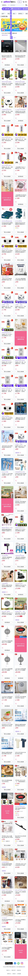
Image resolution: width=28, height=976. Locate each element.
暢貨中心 (10, 15)
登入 (20, 2)
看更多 (10, 37)
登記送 (10, 12)
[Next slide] (12, 46)
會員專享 (10, 32)
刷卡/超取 (11, 29)
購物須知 (19, 970)
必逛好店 (10, 26)
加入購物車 (21, 65)
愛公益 (10, 35)
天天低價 (10, 20)
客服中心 (8, 970)
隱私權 (14, 973)
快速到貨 (10, 18)
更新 (24, 966)
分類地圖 (19, 973)
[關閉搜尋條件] (9, 5)
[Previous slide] (2, 46)
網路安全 (9, 973)
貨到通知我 (7, 65)
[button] (13, 37)
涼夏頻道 (10, 23)
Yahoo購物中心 (9, 2)
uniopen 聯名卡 (17, 9)
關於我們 (14, 970)
